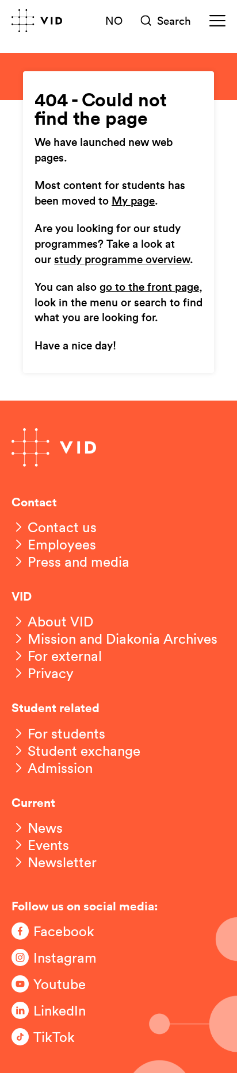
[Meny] (217, 21)
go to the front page (149, 287)
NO (114, 20)
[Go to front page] (37, 20)
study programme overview (122, 260)
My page (133, 201)
